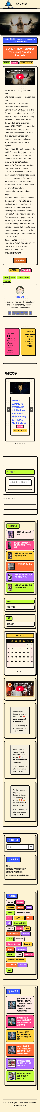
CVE (9, 970)
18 (12, 657)
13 (20, 653)
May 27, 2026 (18, 771)
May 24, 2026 (18, 815)
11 (12, 653)
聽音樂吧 (12, 39)
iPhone (29, 918)
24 (8, 661)
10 (8, 653)
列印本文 (15, 270)
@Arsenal (16, 714)
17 (8, 657)
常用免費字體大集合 (24, 564)
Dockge (20, 902)
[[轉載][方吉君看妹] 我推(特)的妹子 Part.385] (10, 587)
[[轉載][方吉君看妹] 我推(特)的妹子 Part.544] (10, 577)
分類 (9, 602)
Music (13, 277)
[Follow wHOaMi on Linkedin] (30, 313)
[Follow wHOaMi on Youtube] (22, 313)
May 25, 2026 (18, 731)
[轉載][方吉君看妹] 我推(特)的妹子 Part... (23, 554)
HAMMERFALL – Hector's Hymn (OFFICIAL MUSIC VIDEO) (29, 339)
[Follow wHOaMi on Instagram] (18, 313)
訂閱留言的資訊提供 (14, 872)
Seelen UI (28, 954)
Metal (6, 277)
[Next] (31, 409)
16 (32, 653)
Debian (10, 949)
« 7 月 (19, 671)
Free (19, 954)
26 (16, 661)
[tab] (15, 443)
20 (20, 657)
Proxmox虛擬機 (20, 923)
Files (9, 918)
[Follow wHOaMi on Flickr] (26, 313)
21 (24, 657)
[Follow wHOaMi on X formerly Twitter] (14, 313)
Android (26, 933)
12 (16, 653)
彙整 (9, 618)
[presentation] (20, 389)
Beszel (20, 907)
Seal (27, 928)
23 (32, 657)
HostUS (11, 954)
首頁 (6, 39)
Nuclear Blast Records (16, 960)
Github (10, 902)
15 (28, 653)
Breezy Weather (23, 913)
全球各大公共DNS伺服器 (24, 533)
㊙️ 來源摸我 (20, 260)
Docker (10, 913)
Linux (10, 939)
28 (24, 661)
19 (16, 657)
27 (20, 661)
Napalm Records (23, 277)
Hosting (11, 907)
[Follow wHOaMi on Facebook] (9, 313)
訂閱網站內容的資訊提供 (16, 869)
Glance (10, 928)
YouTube (7, 281)
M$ (9, 923)
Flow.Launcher (13, 933)
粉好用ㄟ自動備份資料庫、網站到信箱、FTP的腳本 (22, 545)
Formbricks (21, 949)
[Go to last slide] (8, 409)
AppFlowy (19, 918)
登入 (8, 866)
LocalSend (12, 965)
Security (27, 944)
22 (28, 657)
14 (24, 653)
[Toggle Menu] (35, 4)
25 (12, 661)
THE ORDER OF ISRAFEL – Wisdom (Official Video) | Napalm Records (11, 342)
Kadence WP (20, 1105)
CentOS (23, 965)
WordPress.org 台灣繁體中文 (18, 875)
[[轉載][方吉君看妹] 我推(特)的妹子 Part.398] (10, 555)
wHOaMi (14, 62)
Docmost (19, 939)
